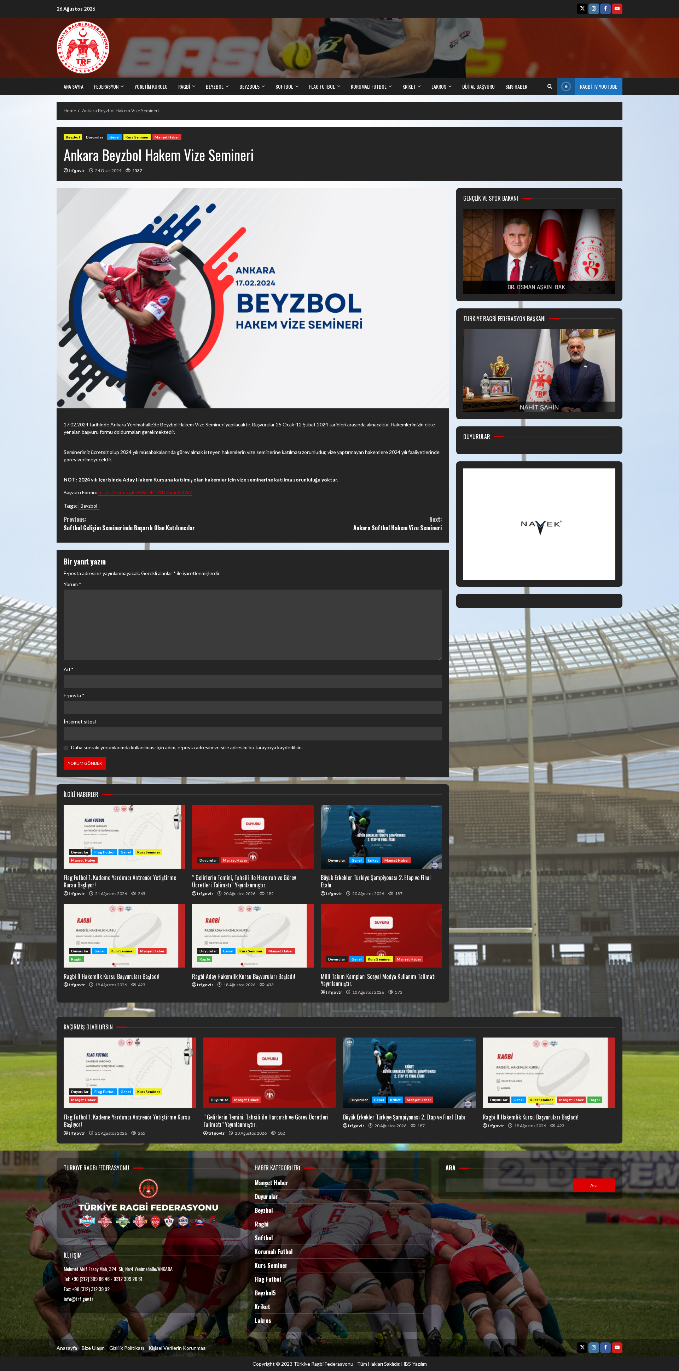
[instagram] (593, 9)
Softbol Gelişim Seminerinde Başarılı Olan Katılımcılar (129, 523)
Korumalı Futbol (369, 86)
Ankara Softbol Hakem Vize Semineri (397, 523)
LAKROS (438, 86)
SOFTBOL (284, 86)
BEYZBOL (215, 86)
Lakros (263, 1320)
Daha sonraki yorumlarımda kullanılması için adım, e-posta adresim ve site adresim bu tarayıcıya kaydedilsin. (187, 747)
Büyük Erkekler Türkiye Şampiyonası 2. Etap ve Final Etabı (381, 837)
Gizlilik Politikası (126, 1348)
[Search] (549, 86)
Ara (450, 1168)
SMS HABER (516, 86)
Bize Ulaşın (93, 1348)
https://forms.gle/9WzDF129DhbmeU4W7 (145, 492)
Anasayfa (67, 1348)
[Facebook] (605, 9)
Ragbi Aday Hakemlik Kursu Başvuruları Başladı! (252, 936)
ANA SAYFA (73, 86)
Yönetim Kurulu (151, 86)
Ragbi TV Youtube (598, 86)
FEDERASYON (106, 86)
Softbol (264, 1238)
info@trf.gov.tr (78, 1298)
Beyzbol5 (265, 1293)
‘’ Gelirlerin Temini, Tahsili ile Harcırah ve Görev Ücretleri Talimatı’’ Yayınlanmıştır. (252, 837)
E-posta (74, 695)
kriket (409, 86)
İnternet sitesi (80, 722)
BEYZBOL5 (249, 86)
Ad (69, 669)
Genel (114, 137)
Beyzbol (73, 137)
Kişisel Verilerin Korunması (178, 1348)
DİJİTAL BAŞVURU (478, 86)
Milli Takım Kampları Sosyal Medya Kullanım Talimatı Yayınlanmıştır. (381, 936)
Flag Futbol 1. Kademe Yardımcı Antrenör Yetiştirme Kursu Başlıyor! (124, 837)
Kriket (262, 1306)
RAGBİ (184, 86)
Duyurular (94, 137)
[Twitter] (582, 9)
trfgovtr (77, 170)
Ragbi (76, 959)
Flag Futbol (104, 852)
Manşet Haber (167, 137)
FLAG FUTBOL (322, 86)
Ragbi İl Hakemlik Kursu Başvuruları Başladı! (124, 936)
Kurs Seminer (137, 137)
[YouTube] (617, 9)
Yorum (72, 584)
